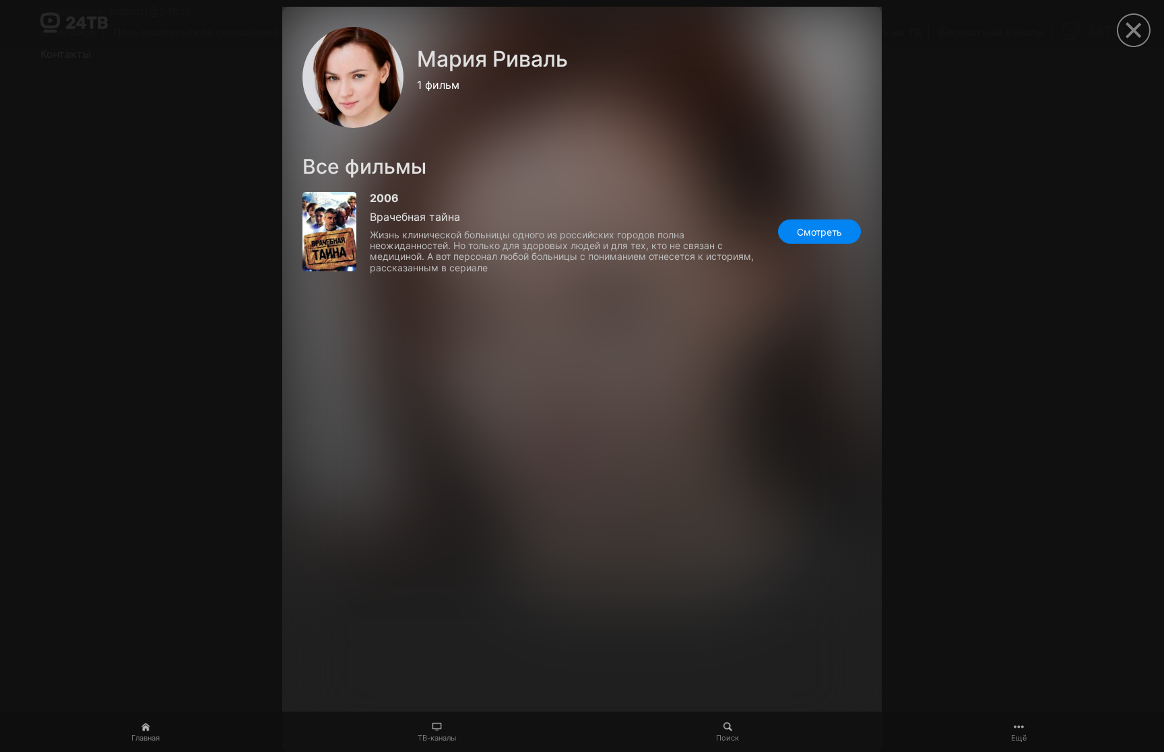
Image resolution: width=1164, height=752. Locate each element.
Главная (145, 738)
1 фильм (438, 85)
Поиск (727, 738)
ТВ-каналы (437, 738)
